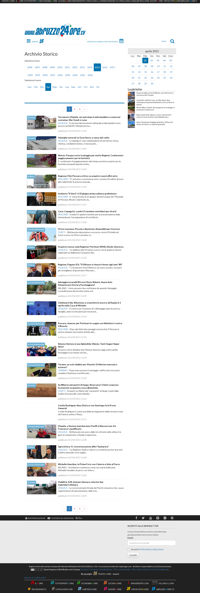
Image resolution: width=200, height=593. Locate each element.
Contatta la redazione (62, 517)
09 (152, 66)
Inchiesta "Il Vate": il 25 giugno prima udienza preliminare (87, 193)
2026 (90, 75)
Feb (36, 87)
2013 (82, 67)
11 (164, 66)
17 (158, 72)
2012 (74, 67)
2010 (59, 67)
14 (139, 72)
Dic (98, 87)
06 (133, 66)
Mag (54, 87)
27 (133, 83)
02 (151, 60)
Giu (61, 87)
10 (158, 66)
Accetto (147, 549)
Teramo (63, 370)
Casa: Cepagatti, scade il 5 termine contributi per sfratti (87, 211)
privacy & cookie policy (35, 577)
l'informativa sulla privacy (152, 549)
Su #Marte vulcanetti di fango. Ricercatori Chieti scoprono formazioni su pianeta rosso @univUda (88, 386)
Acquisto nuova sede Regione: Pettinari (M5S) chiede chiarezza (90, 246)
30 (152, 83)
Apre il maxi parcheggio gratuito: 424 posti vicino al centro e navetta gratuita (154, 123)
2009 (52, 67)
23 (152, 77)
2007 (37, 67)
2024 (75, 75)
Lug (67, 87)
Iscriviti (133, 555)
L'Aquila (63, 123)
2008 (44, 67)
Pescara (63, 179)
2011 (67, 67)
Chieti (61, 232)
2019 (37, 75)
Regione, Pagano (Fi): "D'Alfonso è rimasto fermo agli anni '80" (90, 264)
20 (133, 77)
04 (164, 60)
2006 (29, 67)
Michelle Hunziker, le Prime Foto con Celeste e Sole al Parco (89, 464)
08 (145, 66)
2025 (82, 75)
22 (145, 77)
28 (139, 83)
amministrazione (36, 517)
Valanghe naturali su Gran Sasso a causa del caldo (83, 137)
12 (171, 66)
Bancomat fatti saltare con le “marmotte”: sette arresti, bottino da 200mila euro (154, 116)
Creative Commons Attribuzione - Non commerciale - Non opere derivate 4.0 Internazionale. (124, 569)
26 (171, 77)
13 (133, 72)
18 (164, 72)
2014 (89, 67)
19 (171, 72)
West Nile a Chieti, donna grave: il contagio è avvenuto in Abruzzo (155, 108)
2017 (112, 67)
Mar (42, 87)
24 (158, 77)
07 (139, 66)
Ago (73, 87)
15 (145, 72)
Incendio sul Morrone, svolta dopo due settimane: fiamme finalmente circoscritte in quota (155, 102)
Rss (80, 517)
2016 (104, 67)
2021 (52, 75)
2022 (60, 75)
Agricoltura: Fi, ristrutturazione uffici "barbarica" (83, 446)
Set (79, 87)
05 (171, 60)
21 (139, 77)
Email (130, 537)
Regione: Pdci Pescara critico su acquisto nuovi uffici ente (88, 176)
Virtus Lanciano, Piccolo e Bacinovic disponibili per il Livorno (89, 229)
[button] (136, 518)
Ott (86, 87)
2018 (30, 75)
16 (152, 72)
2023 (67, 75)
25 (164, 77)
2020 (45, 75)
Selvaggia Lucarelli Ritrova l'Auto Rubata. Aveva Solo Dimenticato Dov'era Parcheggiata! (85, 283)
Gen (29, 87)
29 (145, 83)
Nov (92, 87)
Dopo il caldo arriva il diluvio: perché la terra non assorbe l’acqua (154, 94)
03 (158, 60)
